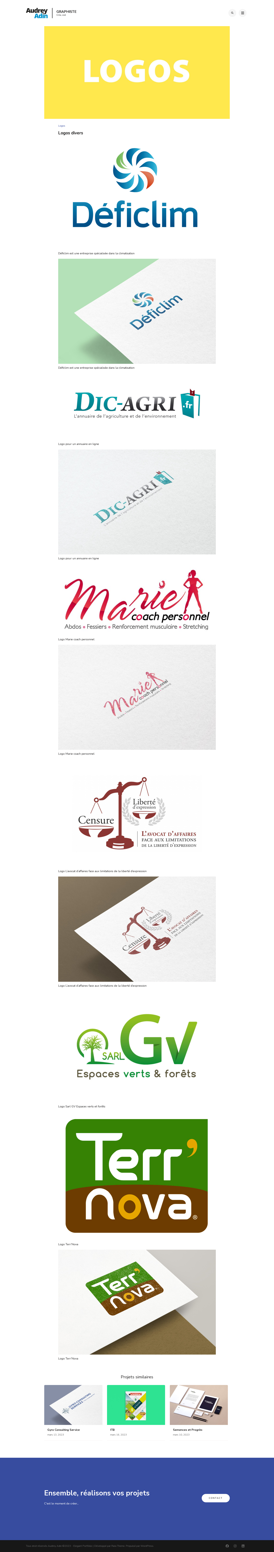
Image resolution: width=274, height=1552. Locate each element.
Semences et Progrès (187, 1430)
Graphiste (66, 11)
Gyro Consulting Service (63, 1430)
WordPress (146, 1546)
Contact (216, 1498)
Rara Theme (118, 1546)
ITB (112, 1430)
